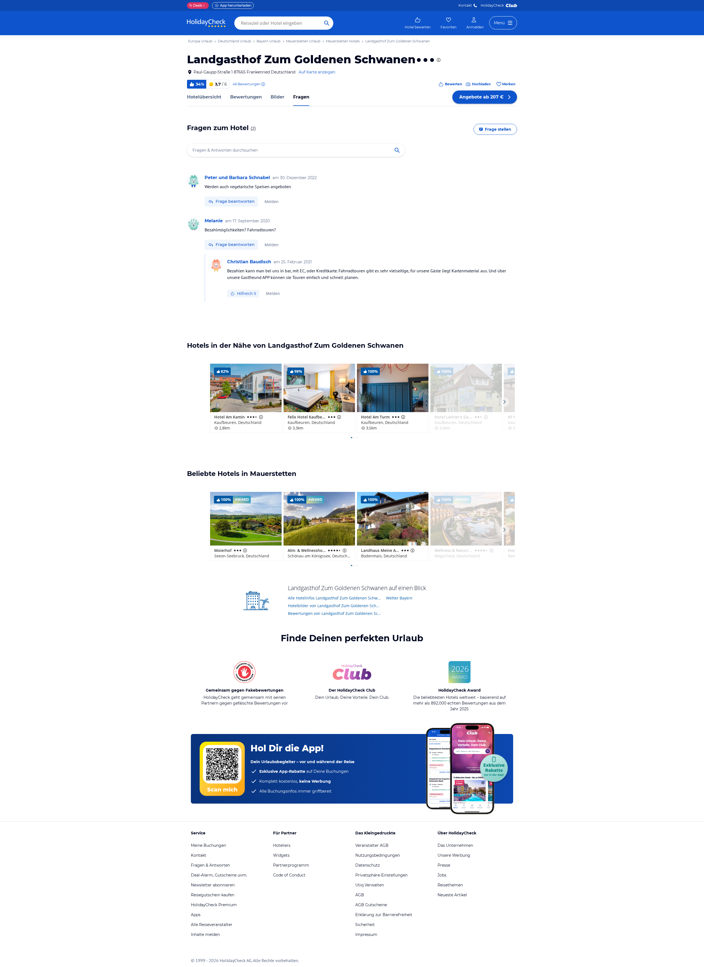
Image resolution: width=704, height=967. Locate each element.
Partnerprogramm (291, 865)
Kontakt (465, 5)
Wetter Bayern (399, 598)
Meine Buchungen (208, 845)
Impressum (366, 934)
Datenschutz (367, 865)
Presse (444, 865)
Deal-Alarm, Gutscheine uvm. (219, 875)
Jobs (442, 875)
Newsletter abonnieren (213, 885)
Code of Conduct (289, 875)
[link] (417, 23)
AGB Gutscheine (371, 904)
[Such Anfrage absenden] (326, 23)
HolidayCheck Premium (214, 904)
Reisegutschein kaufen (212, 894)
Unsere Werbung (454, 855)
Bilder (277, 97)
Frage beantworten (235, 201)
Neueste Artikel (452, 894)
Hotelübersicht (204, 97)
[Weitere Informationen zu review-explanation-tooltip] (262, 84)
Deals (195, 5)
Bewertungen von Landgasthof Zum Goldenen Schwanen (335, 613)
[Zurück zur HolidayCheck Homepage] (206, 23)
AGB (359, 894)
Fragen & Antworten (210, 865)
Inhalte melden (205, 934)
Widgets (281, 855)
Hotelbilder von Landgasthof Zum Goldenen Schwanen (335, 605)
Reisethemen (450, 885)
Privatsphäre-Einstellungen (381, 875)
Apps (195, 914)
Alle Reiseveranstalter (211, 924)
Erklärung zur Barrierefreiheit (383, 914)
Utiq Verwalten (369, 885)
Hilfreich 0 (246, 293)
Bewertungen (246, 97)
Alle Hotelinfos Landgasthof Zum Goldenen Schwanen (335, 598)
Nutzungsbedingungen (377, 855)
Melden (272, 201)
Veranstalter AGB (372, 845)
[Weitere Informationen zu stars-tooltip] (438, 60)
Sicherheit (365, 924)
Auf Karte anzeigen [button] (317, 72)
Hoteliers (281, 845)
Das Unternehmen (455, 845)
